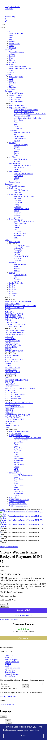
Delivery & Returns (12, 662)
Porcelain (12, 62)
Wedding (17, 254)
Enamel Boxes (14, 163)
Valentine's (17, 252)
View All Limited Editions (23, 174)
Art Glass (12, 157)
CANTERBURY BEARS (14, 318)
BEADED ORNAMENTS (14, 308)
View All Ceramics (16, 33)
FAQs (7, 666)
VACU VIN (9, 411)
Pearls (16, 155)
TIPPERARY (10, 409)
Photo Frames (19, 458)
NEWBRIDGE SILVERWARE (16, 380)
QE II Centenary (15, 434)
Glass (11, 58)
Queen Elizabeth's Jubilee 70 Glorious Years (30, 114)
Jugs (10, 39)
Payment (8, 664)
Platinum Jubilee (15, 473)
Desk (15, 229)
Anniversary (18, 258)
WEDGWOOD (10, 421)
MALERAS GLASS (12, 368)
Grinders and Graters (21, 209)
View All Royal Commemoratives (26, 110)
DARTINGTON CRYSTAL (15, 330)
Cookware (17, 200)
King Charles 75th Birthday (19, 500)
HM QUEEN (14, 498)
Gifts (7, 240)
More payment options (23, 615)
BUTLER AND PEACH (14, 314)
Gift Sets (12, 295)
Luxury (16, 151)
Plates (16, 122)
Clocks (11, 46)
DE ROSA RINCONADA (14, 332)
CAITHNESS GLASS (13, 316)
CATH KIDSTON (11, 322)
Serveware (17, 213)
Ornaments (9, 50)
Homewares (9, 184)
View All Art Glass (20, 159)
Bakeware (17, 198)
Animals (12, 54)
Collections (9, 103)
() (6, 21)
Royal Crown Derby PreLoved (20, 68)
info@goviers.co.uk (7, 704)
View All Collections (16, 106)
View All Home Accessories (24, 221)
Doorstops (17, 231)
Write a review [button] (23, 638)
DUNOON (9, 337)
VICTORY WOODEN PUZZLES (17, 415)
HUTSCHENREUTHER (14, 359)
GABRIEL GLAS (11, 343)
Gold (11, 79)
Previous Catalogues (12, 674)
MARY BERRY (11, 370)
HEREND (8, 357)
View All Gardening (21, 190)
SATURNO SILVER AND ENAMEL (19, 403)
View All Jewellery (20, 145)
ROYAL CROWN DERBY (15, 394)
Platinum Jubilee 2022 (22, 116)
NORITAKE (9, 382)
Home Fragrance (20, 233)
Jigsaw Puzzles (14, 182)
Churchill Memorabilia (17, 502)
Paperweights (10, 64)
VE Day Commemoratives (18, 506)
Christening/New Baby (22, 256)
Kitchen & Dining (16, 194)
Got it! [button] (23, 736)
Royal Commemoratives (18, 108)
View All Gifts (14, 242)
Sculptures (17, 161)
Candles (17, 225)
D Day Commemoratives (18, 504)
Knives (16, 211)
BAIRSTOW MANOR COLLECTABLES (20, 306)
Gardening (13, 188)
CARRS (8, 320)
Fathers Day (18, 250)
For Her (12, 285)
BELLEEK (9, 310)
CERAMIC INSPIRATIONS (15, 324)
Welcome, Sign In (11, 17)
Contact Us (9, 655)
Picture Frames (14, 44)
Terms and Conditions (12, 668)
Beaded (12, 56)
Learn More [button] (34, 730)
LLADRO (8, 366)
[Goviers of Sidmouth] (23, 13)
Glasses (16, 126)
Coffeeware (18, 202)
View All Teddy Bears (22, 132)
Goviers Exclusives (21, 440)
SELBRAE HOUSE (12, 405)
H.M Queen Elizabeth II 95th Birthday (28, 118)
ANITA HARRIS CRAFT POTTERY (19, 302)
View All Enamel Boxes (22, 165)
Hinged (16, 281)
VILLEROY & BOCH (13, 417)
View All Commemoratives (19, 432)
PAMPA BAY (10, 384)
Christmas (17, 260)
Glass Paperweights (16, 101)
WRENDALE (10, 423)
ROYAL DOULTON (12, 396)
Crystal (11, 72)
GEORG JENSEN (11, 347)
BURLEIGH (9, 312)
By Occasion (14, 244)
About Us (8, 657)
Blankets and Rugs (20, 223)
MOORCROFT (10, 374)
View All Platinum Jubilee (23, 475)
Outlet (7, 427)
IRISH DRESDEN (11, 361)
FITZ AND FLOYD (12, 341)
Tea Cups (17, 450)
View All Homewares (17, 186)
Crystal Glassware (15, 95)
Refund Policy (10, 672)
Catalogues (9, 9)
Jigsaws (16, 471)
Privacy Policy (10, 670)
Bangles (17, 147)
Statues (16, 178)
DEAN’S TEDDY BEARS (15, 335)
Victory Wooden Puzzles (9, 547)
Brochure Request (11, 660)
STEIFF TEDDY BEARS (14, 407)
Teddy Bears (18, 120)
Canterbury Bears (20, 139)
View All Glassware (16, 93)
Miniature (12, 87)
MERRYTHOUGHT (12, 372)
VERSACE (9, 413)
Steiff (16, 134)
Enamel (16, 153)
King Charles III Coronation (19, 436)
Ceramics (8, 31)
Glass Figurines (14, 99)
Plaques (12, 42)
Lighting (12, 60)
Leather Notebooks (16, 283)
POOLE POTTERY (12, 386)
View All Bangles (20, 275)
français (8, 723)
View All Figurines (16, 77)
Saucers (16, 452)
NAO (7, 378)
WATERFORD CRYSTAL (15, 419)
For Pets (12, 291)
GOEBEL (8, 349)
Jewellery (12, 143)
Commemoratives (11, 429)
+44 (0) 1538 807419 (12, 7)
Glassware (9, 91)
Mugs (11, 37)
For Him (12, 287)
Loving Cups (18, 442)
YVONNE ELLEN (12, 425)
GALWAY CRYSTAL (13, 345)
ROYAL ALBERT (11, 392)
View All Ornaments (16, 52)
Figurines (12, 48)
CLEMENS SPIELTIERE (14, 326)
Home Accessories (16, 219)
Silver (11, 81)
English (3, 716)
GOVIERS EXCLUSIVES (15, 351)
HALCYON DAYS (12, 355)
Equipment (18, 192)
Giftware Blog (10, 676)
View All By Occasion (22, 246)
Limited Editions (15, 172)
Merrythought (19, 136)
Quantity (3, 604)
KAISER (8, 363)
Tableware (17, 215)
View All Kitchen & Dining (24, 196)
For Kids (12, 289)
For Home (13, 293)
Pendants (17, 149)
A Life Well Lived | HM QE (24, 112)
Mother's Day (19, 248)
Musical (16, 169)
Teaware (17, 217)
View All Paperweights (17, 66)
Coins (16, 454)
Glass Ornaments (15, 97)
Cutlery (16, 205)
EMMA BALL (10, 339)
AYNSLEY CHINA (12, 304)
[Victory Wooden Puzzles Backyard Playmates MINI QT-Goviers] (23, 513)
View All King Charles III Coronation (27, 438)
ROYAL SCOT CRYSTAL (15, 399)
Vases (11, 35)
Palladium (17, 279)
